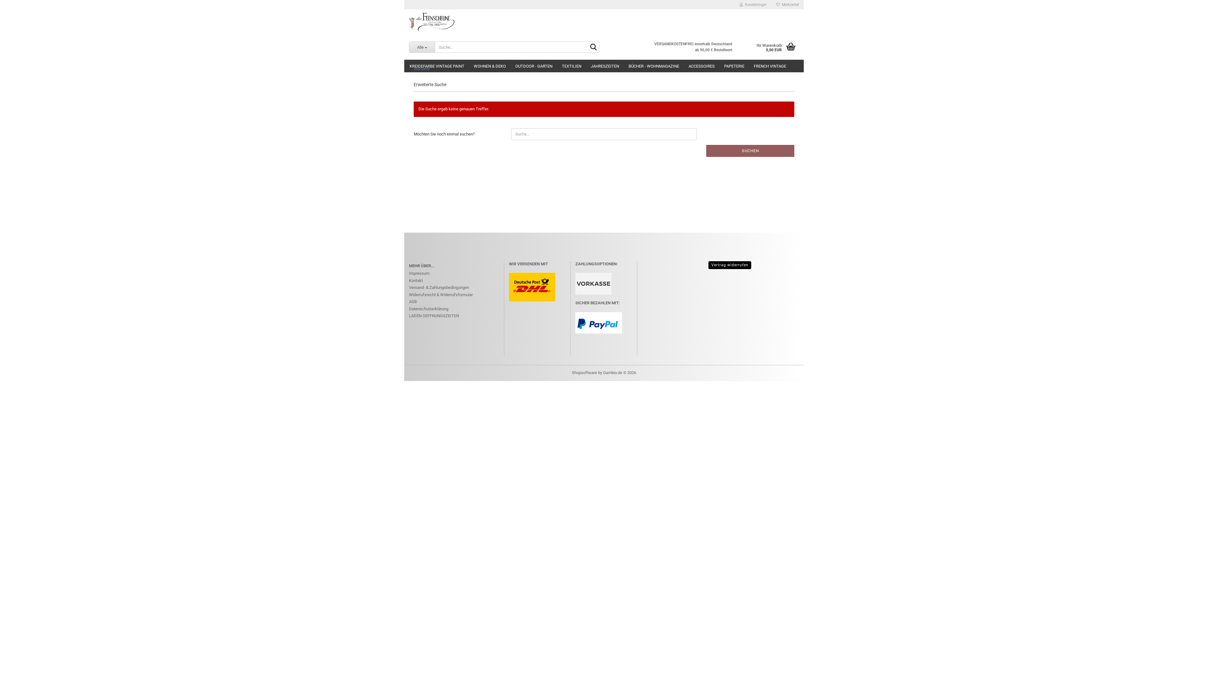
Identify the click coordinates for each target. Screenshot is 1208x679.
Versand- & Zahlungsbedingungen (439, 287)
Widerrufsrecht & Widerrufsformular (441, 294)
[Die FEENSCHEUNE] (604, 22)
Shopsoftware (584, 372)
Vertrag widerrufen (729, 265)
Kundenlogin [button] (755, 5)
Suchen (750, 150)
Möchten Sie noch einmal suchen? (444, 134)
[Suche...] (593, 47)
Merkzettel (789, 5)
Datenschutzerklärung (428, 308)
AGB (413, 301)
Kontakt (416, 280)
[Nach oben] (1190, 669)
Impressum (419, 273)
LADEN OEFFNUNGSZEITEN (434, 315)
